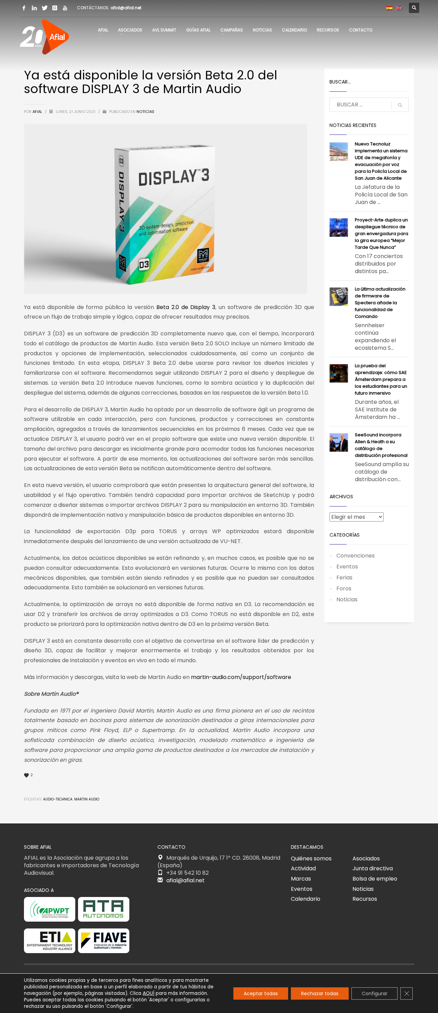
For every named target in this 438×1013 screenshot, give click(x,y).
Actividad (303, 868)
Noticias (145, 111)
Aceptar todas (261, 993)
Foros (343, 588)
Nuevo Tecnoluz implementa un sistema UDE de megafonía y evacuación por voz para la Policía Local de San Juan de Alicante (381, 161)
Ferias (344, 577)
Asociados (366, 858)
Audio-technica (58, 799)
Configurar (374, 993)
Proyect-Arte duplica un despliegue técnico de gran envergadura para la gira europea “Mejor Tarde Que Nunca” (381, 234)
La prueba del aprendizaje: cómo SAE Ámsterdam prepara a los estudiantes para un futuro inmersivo (381, 379)
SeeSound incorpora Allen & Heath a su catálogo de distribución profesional (381, 445)
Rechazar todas (319, 993)
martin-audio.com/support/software (241, 677)
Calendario (305, 899)
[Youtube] (65, 8)
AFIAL (38, 111)
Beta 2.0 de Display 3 (185, 307)
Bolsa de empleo (374, 879)
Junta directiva (372, 868)
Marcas (301, 879)
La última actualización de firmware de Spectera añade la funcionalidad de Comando (380, 303)
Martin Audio (86, 799)
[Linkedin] (34, 8)
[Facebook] (24, 8)
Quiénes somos (311, 858)
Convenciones (355, 556)
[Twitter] (44, 8)
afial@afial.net (126, 8)
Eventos (347, 566)
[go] (400, 105)
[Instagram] (55, 8)
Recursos (364, 899)
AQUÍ (148, 993)
